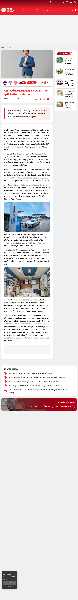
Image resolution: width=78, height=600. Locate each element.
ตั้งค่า (9, 586)
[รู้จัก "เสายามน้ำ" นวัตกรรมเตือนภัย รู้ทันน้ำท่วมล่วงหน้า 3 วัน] (60, 104)
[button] (75, 10)
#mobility (48, 407)
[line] (48, 99)
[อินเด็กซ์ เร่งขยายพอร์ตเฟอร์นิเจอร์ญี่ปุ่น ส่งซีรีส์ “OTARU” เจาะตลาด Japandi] (60, 93)
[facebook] (40, 99)
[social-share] (60, 2)
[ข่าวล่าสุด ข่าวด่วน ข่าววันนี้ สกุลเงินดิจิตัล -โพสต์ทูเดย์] (7, 10)
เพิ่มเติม (5, 579)
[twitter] (44, 99)
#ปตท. (30, 407)
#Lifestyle (38, 407)
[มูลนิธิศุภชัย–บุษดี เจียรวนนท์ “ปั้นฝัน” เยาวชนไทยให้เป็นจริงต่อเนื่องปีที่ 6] (60, 82)
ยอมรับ (10, 583)
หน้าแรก (3, 47)
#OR (56, 407)
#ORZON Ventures (67, 407)
